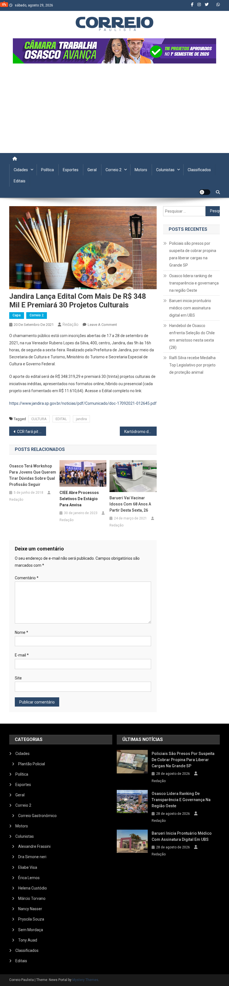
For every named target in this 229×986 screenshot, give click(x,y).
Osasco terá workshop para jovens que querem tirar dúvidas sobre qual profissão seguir (32, 475)
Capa (17, 315)
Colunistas (165, 170)
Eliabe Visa (27, 867)
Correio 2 (113, 170)
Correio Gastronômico (37, 815)
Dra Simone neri (32, 857)
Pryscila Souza (31, 919)
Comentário (27, 578)
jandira (81, 419)
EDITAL (61, 419)
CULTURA (39, 419)
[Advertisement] (114, 111)
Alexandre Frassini (34, 846)
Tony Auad (27, 940)
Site (18, 678)
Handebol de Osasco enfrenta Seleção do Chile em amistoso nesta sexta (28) (192, 336)
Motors (141, 170)
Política (47, 170)
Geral (92, 170)
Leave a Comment (102, 325)
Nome (21, 632)
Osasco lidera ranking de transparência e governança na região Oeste (194, 283)
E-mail (22, 655)
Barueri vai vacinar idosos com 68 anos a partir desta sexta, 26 (130, 504)
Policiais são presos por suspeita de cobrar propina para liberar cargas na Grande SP (192, 254)
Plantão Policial (31, 764)
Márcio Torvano (32, 898)
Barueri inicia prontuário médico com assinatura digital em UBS (190, 307)
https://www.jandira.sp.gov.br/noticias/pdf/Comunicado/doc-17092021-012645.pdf (83, 403)
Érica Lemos (29, 878)
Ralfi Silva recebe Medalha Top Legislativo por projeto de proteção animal (192, 365)
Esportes (70, 170)
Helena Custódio (32, 888)
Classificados (199, 170)
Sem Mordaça (30, 930)
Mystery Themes (85, 980)
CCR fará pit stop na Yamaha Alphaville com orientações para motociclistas (31, 431)
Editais (19, 181)
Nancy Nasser (30, 909)
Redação (70, 324)
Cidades (21, 170)
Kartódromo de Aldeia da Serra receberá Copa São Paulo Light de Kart (140, 431)
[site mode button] (204, 192)
